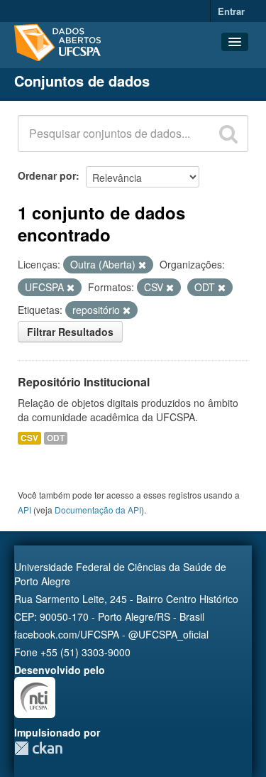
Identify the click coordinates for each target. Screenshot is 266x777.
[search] (228, 133)
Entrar (231, 11)
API (24, 510)
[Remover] (142, 265)
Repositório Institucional (84, 382)
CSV (29, 438)
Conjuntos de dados (82, 80)
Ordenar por (47, 175)
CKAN (38, 748)
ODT (56, 438)
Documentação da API (98, 510)
